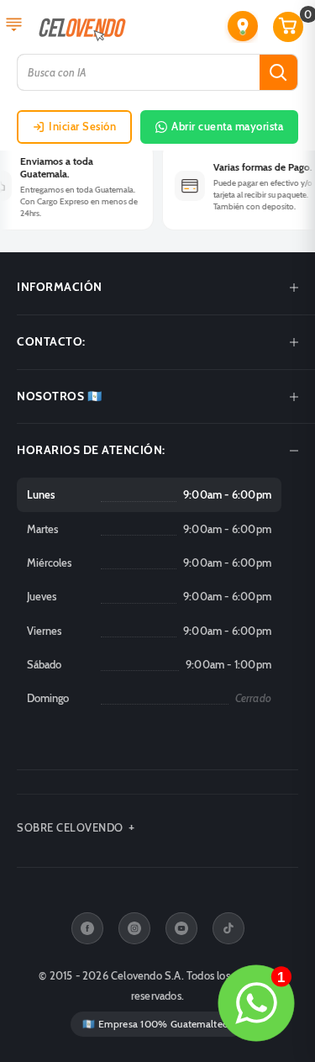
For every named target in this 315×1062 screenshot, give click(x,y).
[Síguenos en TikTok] (228, 928)
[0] (289, 27)
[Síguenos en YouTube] (181, 928)
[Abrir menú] (13, 26)
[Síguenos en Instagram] (134, 928)
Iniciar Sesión (82, 126)
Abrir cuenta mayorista (227, 126)
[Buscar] (278, 72)
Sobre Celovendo (70, 827)
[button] (243, 26)
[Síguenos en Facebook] (87, 928)
